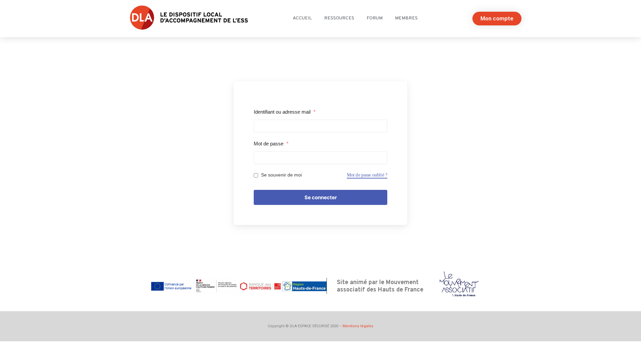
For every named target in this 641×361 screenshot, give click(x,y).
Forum (375, 18)
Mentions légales (358, 326)
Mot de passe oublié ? (367, 175)
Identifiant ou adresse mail (284, 112)
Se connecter (320, 197)
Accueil (302, 18)
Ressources (339, 18)
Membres (406, 18)
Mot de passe (271, 143)
